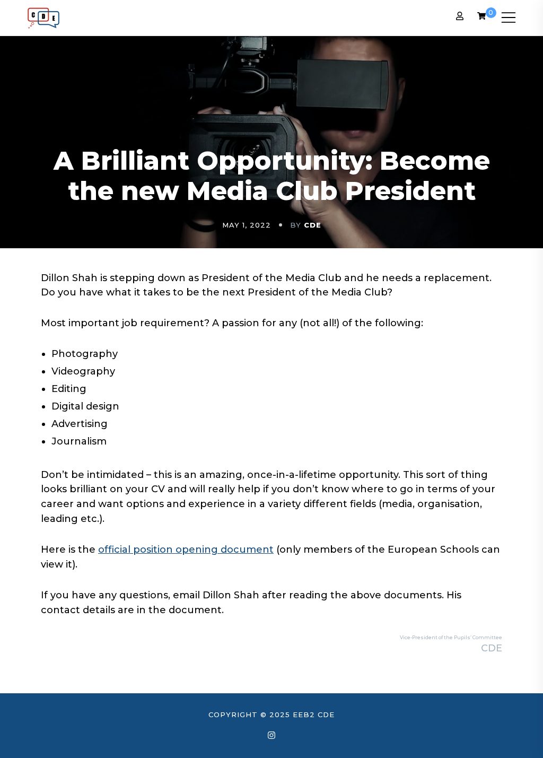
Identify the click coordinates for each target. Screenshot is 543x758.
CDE (312, 225)
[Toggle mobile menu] (508, 17)
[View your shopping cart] (481, 17)
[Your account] (460, 17)
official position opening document (186, 549)
